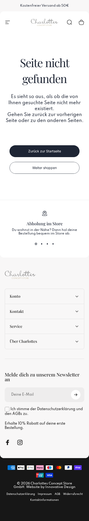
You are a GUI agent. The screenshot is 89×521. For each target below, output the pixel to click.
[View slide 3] (47, 244)
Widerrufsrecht (73, 494)
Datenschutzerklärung (20, 494)
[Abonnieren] (75, 394)
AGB (57, 494)
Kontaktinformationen (44, 500)
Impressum (45, 494)
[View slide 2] (42, 244)
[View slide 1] (36, 244)
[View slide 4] (53, 244)
